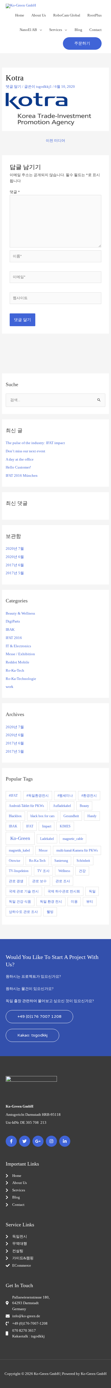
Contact (95, 30)
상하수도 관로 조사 (23, 912)
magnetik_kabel (19, 850)
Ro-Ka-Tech (15, 671)
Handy (91, 816)
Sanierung (61, 861)
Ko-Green (20, 838)
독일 (92, 891)
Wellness (64, 871)
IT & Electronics (18, 646)
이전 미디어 (55, 141)
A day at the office (20, 459)
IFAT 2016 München (22, 476)
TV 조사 (43, 871)
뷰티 (89, 902)
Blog (78, 30)
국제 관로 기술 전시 (24, 891)
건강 (82, 871)
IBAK (10, 630)
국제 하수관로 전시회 (64, 891)
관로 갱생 (16, 881)
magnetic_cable (73, 839)
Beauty (84, 806)
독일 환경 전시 (51, 902)
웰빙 (50, 912)
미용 (74, 902)
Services (55, 30)
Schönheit (83, 861)
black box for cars (42, 816)
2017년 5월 (15, 573)
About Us (38, 15)
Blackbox (15, 816)
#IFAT (13, 796)
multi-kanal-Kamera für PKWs (77, 850)
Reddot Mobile (17, 662)
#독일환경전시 (37, 796)
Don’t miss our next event (25, 451)
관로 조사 (63, 881)
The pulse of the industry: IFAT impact (35, 443)
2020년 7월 (15, 549)
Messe (43, 850)
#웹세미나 (65, 796)
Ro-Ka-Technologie (21, 679)
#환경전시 (89, 796)
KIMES (65, 826)
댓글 (15, 192)
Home (19, 15)
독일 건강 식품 (20, 902)
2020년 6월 (15, 557)
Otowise (14, 861)
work (9, 687)
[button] (82, 43)
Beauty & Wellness (20, 613)
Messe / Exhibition (20, 654)
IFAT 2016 (14, 638)
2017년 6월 (15, 565)
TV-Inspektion (18, 871)
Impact (46, 826)
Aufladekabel (62, 806)
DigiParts (13, 621)
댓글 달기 (13, 87)
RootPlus (94, 15)
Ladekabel (47, 839)
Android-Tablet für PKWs (26, 806)
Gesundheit (71, 816)
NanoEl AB (28, 30)
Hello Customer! (18, 467)
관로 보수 (39, 881)
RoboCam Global (66, 15)
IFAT (29, 826)
